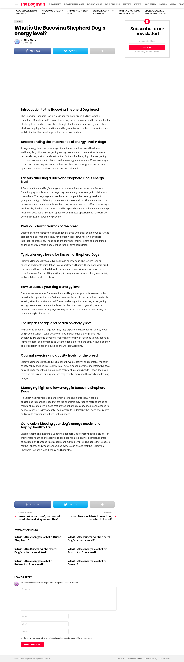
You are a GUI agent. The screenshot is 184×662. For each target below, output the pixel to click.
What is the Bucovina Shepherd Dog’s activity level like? (35, 550)
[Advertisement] (65, 79)
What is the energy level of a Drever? (86, 562)
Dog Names (55, 4)
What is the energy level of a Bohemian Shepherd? (33, 562)
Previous (15, 12)
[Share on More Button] (102, 51)
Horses (163, 4)
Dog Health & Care (74, 4)
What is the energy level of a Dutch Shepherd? (37, 538)
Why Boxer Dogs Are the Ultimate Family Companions (103, 12)
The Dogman (32, 4)
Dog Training (112, 4)
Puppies (127, 4)
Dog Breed (150, 4)
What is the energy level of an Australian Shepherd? (87, 550)
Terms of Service (134, 659)
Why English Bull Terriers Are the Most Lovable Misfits (52, 12)
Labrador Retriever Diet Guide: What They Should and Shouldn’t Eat (129, 12)
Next (168, 12)
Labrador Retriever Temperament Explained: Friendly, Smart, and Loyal (156, 12)
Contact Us (165, 659)
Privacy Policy (151, 659)
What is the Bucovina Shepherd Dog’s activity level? (88, 538)
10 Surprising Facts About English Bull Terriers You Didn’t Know (27, 12)
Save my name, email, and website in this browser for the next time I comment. (58, 638)
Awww (137, 4)
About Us (120, 659)
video (173, 4)
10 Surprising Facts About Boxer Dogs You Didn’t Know (78, 12)
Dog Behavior (94, 4)
